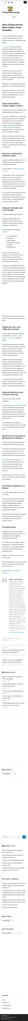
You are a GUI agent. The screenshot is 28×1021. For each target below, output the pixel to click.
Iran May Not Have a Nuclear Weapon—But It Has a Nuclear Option (13, 895)
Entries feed (5, 1002)
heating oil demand (17, 405)
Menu (14, 17)
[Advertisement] (14, 300)
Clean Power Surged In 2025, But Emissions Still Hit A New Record (14, 885)
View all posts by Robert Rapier (17, 632)
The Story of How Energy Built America (13, 691)
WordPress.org (6, 1008)
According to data (7, 47)
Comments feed (6, 1005)
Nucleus (3, 1017)
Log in (3, 1000)
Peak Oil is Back (13, 904)
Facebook (6, 572)
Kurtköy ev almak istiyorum (9, 883)
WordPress (9, 1019)
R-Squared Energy (11, 12)
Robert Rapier (10, 570)
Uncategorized (6, 640)
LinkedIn (18, 570)
